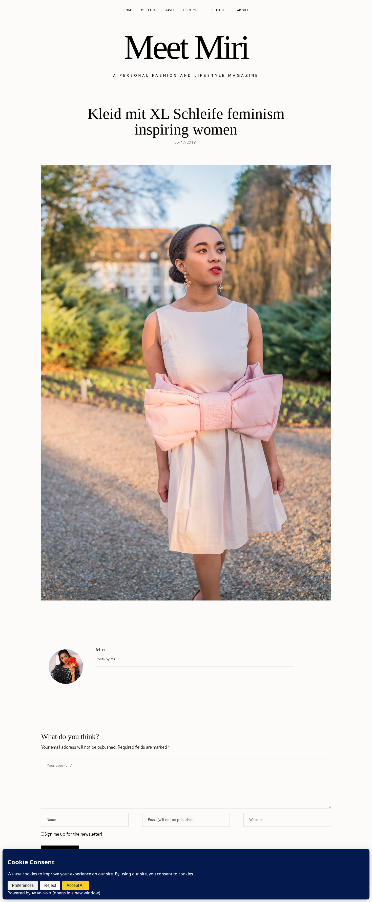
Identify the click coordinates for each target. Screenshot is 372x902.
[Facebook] (170, 618)
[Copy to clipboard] (202, 618)
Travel (169, 10)
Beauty (218, 10)
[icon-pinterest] (352, 10)
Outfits (148, 10)
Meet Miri (186, 47)
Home (128, 10)
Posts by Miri (106, 659)
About (243, 10)
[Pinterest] (191, 618)
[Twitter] (181, 618)
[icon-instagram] (343, 10)
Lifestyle (191, 10)
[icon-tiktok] (362, 10)
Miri (100, 649)
